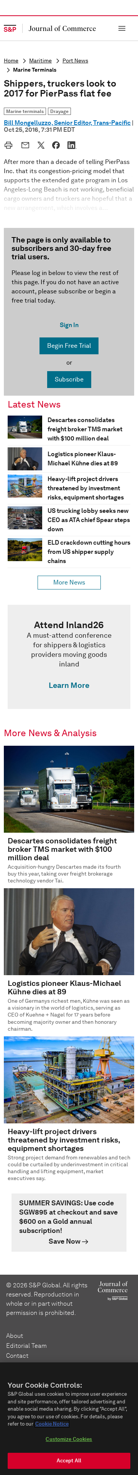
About (14, 1335)
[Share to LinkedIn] (72, 145)
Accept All (69, 1461)
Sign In (69, 325)
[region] (69, 1418)
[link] (69, 657)
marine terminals (34, 70)
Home (11, 60)
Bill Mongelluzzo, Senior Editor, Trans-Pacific (67, 122)
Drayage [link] (59, 111)
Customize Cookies (69, 1439)
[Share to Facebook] (56, 145)
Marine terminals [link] (25, 111)
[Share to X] (41, 145)
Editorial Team (26, 1345)
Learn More (69, 685)
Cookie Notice (52, 1424)
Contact (17, 1355)
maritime (40, 60)
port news (75, 60)
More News (69, 582)
